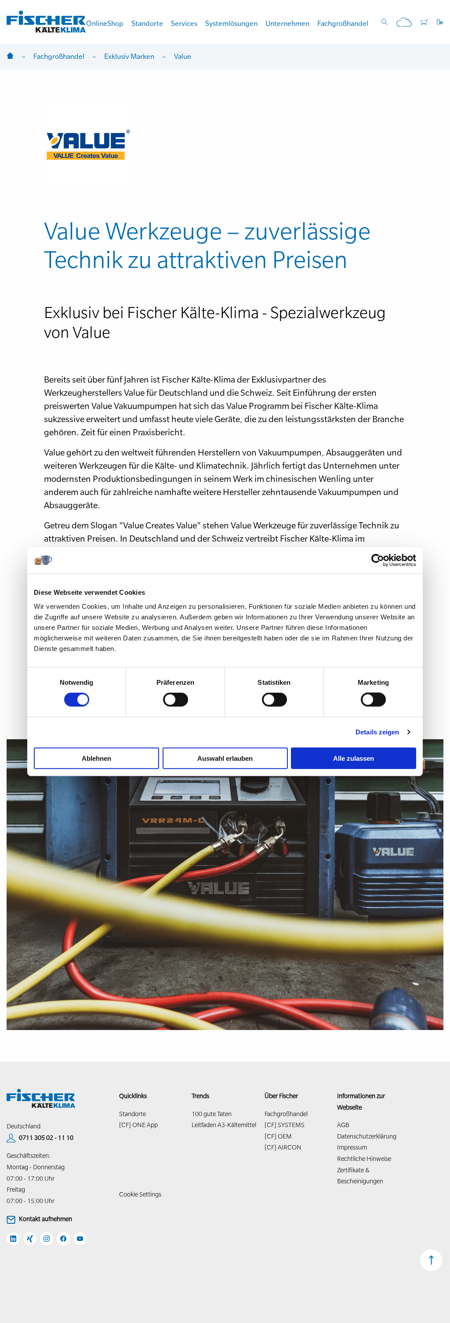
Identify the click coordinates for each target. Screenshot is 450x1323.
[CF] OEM (278, 1136)
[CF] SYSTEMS (285, 1124)
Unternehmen (287, 23)
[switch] (175, 700)
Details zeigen (377, 732)
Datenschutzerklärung (366, 1136)
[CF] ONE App (138, 1124)
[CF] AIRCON (283, 1147)
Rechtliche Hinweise (364, 1158)
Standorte (147, 23)
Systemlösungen (231, 23)
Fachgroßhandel (342, 23)
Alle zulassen (353, 758)
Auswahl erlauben (225, 758)
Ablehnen (96, 758)
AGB (343, 1124)
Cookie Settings (140, 1194)
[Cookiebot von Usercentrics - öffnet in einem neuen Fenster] (377, 560)
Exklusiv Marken (129, 56)
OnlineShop (104, 23)
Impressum (352, 1147)
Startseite (10, 56)
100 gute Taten (212, 1113)
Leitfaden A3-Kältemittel (224, 1124)
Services (184, 23)
